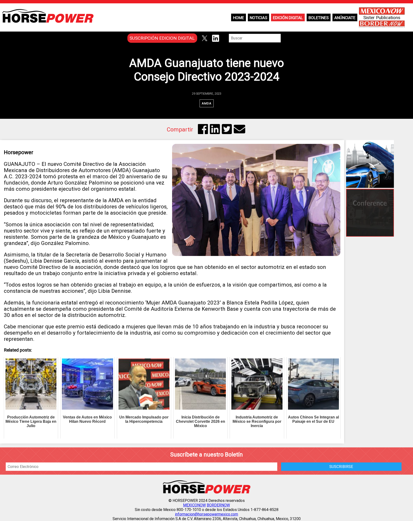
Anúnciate (344, 17)
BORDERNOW (218, 505)
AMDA (207, 103)
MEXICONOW (194, 505)
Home (238, 17)
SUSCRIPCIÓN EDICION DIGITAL (162, 38)
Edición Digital (288, 17)
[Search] (284, 38)
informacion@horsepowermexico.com (206, 514)
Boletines (319, 17)
